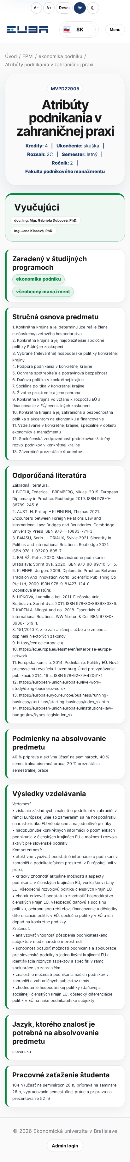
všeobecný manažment (43, 292)
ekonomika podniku (60, 56)
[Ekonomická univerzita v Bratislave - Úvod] (27, 29)
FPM (27, 56)
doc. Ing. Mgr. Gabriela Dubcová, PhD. (45, 220)
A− (36, 8)
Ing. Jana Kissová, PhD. (33, 231)
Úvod (11, 56)
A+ (48, 8)
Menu (115, 29)
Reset (64, 8)
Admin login (65, 1145)
